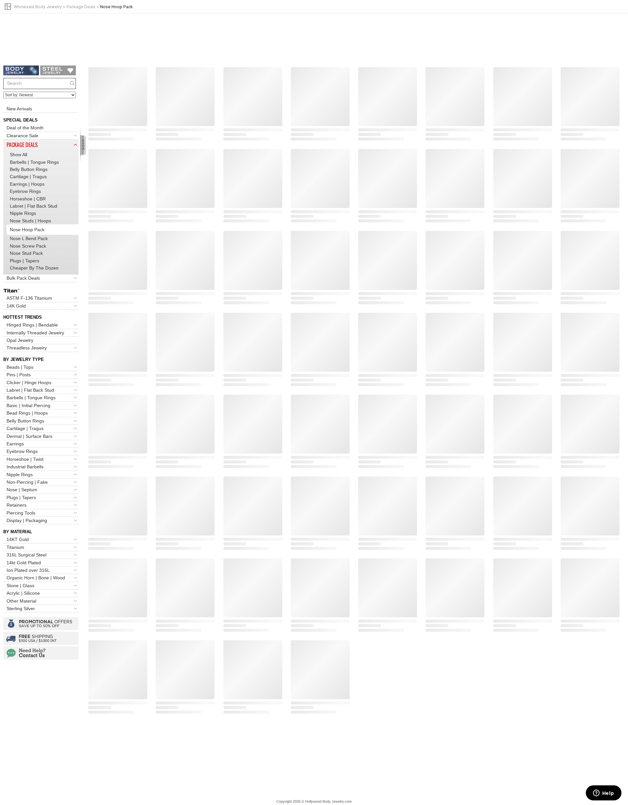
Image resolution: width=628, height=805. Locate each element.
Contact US (40, 653)
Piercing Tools (21, 512)
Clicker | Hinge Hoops (29, 382)
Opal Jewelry (20, 340)
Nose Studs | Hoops (30, 220)
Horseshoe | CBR (28, 198)
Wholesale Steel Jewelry (58, 70)
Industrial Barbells (25, 466)
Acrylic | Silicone (23, 593)
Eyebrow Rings (25, 191)
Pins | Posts (19, 374)
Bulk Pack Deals (23, 278)
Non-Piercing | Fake (27, 482)
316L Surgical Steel (26, 554)
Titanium (15, 547)
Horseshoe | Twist (25, 459)
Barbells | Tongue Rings (34, 162)
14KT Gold (18, 539)
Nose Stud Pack (26, 253)
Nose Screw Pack (28, 246)
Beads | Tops (20, 367)
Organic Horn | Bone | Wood (36, 577)
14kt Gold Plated (24, 562)
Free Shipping (40, 638)
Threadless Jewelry (27, 347)
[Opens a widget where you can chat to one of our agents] (603, 793)
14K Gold (16, 306)
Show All (18, 154)
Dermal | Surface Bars (29, 436)
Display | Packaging (27, 520)
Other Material (21, 601)
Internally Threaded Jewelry (35, 332)
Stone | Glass (20, 585)
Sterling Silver (21, 608)
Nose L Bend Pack (29, 238)
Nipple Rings (23, 213)
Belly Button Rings (28, 169)
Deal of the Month (25, 127)
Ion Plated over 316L (28, 570)
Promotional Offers (40, 623)
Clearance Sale (22, 135)
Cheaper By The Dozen (34, 268)
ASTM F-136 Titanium (29, 298)
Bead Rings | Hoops (27, 413)
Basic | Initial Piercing (28, 405)
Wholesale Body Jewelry (38, 6)
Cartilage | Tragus (28, 176)
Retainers (16, 505)
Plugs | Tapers (24, 260)
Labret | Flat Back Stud (33, 206)
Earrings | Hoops (27, 184)
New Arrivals (19, 108)
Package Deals (81, 6)
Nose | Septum (22, 489)
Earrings (15, 443)
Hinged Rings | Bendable (32, 325)
